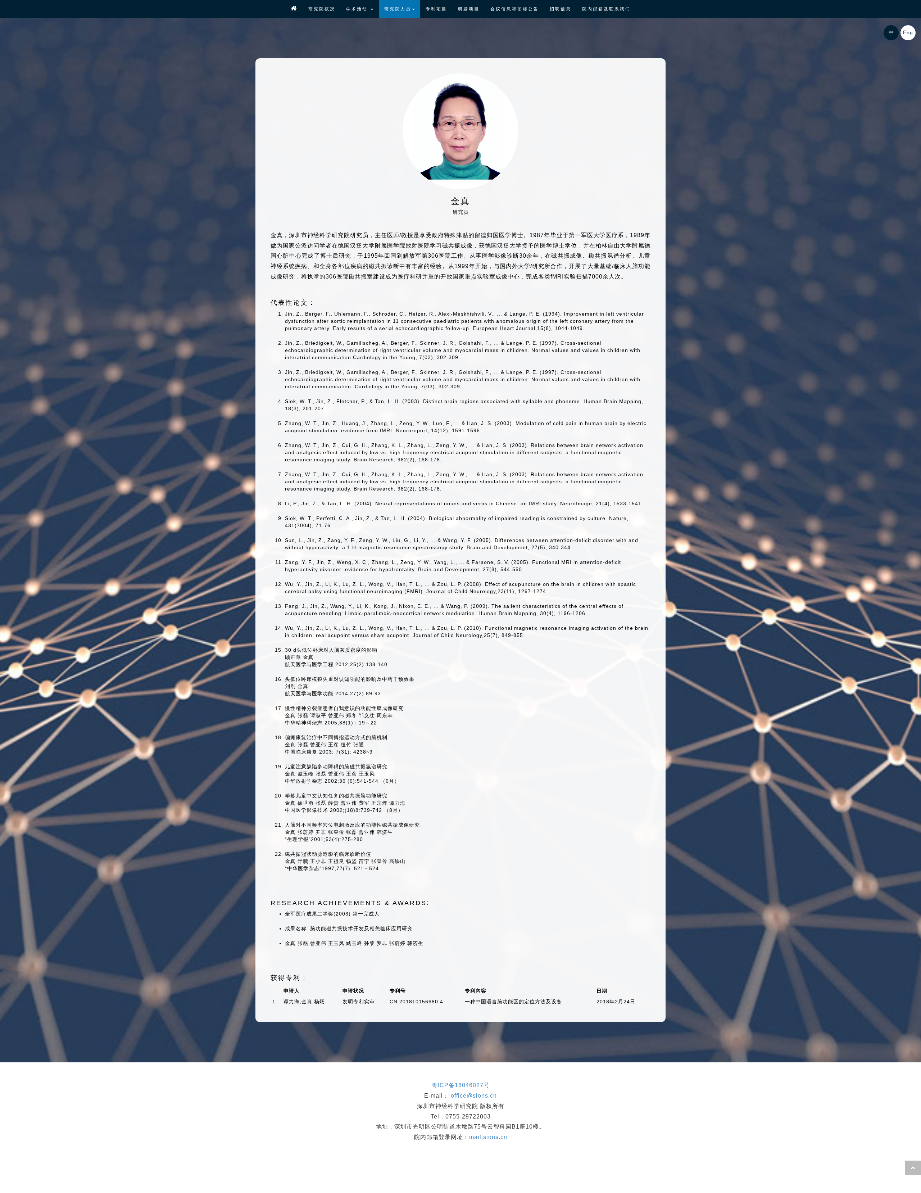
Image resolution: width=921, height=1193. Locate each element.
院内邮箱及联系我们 (606, 9)
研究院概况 (321, 9)
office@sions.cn (474, 1096)
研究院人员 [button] (397, 9)
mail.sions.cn (488, 1137)
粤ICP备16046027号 (461, 1085)
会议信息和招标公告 (514, 9)
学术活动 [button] (358, 9)
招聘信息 (560, 9)
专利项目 (436, 9)
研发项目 (469, 9)
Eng (908, 32)
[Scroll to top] (913, 1168)
